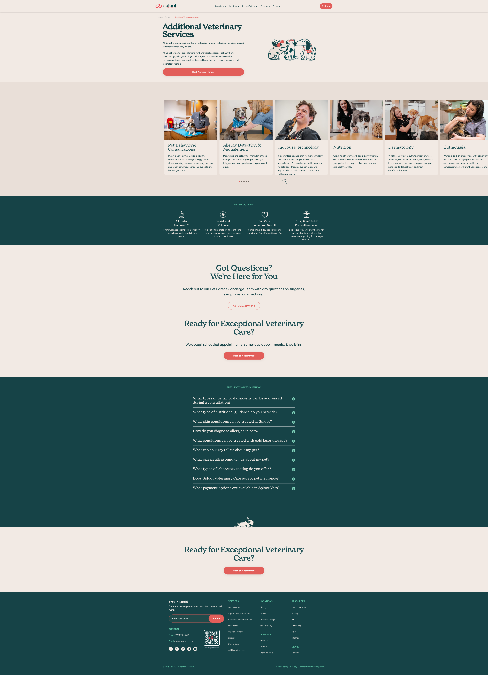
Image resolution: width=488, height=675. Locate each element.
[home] (166, 6)
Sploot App (296, 625)
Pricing (295, 613)
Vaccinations (233, 625)
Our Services (234, 607)
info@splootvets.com (181, 641)
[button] (221, 6)
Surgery (231, 637)
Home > (160, 17)
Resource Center (299, 607)
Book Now (326, 6)
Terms (302, 666)
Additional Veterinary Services (187, 17)
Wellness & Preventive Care (240, 619)
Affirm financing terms (315, 666)
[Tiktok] (189, 649)
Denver (263, 613)
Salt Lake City (266, 625)
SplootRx (295, 652)
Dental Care (233, 644)
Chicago (263, 607)
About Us (264, 640)
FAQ (293, 619)
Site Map (295, 637)
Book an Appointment (244, 355)
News (294, 631)
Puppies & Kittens (235, 631)
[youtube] (195, 649)
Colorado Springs (267, 619)
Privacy (293, 666)
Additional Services (236, 650)
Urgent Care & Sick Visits (239, 613)
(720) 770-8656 (179, 635)
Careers (276, 6)
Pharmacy (265, 6)
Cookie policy (282, 666)
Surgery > (169, 17)
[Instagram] (171, 649)
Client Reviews (266, 652)
